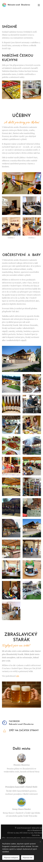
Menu (39, 5)
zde (17, 676)
